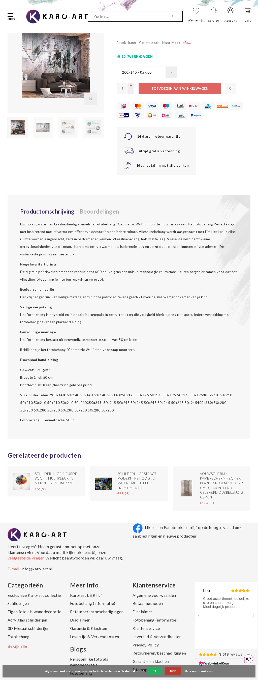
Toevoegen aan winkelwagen (179, 88)
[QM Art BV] (57, 16)
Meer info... (181, 43)
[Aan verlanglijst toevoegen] (230, 88)
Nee (173, 671)
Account (230, 20)
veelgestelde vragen (26, 557)
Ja (155, 671)
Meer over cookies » (199, 671)
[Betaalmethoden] (124, 106)
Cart (248, 20)
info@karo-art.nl (36, 568)
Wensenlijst (196, 20)
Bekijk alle (17, 646)
